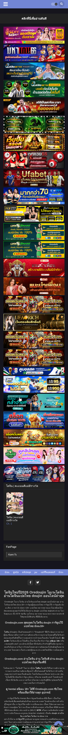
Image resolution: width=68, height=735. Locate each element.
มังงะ (7, 572)
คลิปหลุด (26, 572)
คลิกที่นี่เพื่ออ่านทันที (34, 18)
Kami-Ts (12, 554)
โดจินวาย (35, 716)
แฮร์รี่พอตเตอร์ (48, 572)
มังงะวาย (44, 716)
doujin (54, 713)
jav (35, 572)
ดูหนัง (16, 572)
